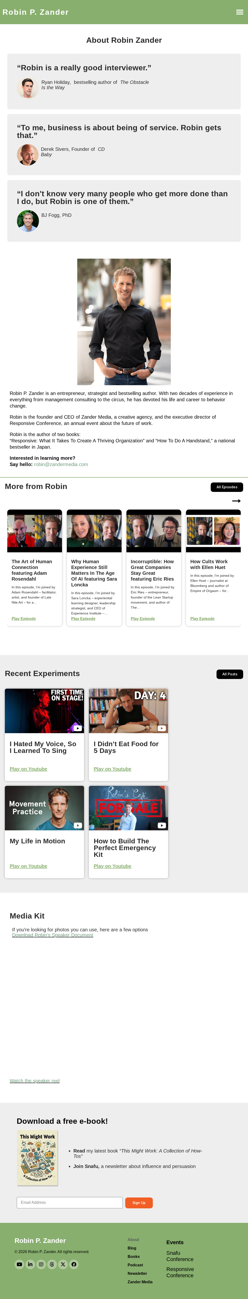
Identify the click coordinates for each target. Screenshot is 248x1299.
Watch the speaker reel (35, 1080)
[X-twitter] (63, 1264)
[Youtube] (19, 1264)
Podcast (135, 1265)
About (133, 1240)
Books (134, 1257)
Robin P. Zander (35, 12)
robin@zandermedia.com (61, 464)
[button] (240, 12)
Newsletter (137, 1273)
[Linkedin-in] (30, 1264)
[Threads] (52, 1264)
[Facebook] (74, 1264)
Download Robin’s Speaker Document (52, 935)
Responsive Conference (178, 1272)
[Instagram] (41, 1264)
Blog (132, 1248)
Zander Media (140, 1282)
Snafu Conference (178, 1256)
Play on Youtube (28, 769)
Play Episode (24, 619)
